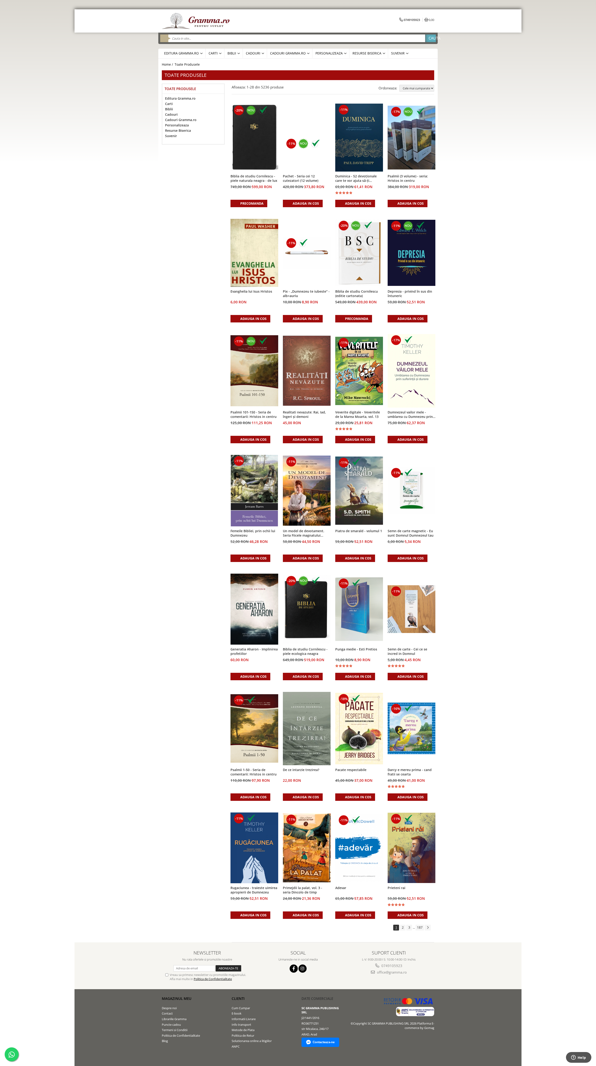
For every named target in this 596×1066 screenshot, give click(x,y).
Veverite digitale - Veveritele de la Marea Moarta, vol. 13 (357, 414)
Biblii (169, 109)
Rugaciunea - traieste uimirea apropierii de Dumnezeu (253, 890)
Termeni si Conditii (174, 1030)
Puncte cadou (171, 1024)
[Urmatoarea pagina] (428, 928)
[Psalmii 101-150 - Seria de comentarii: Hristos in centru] (254, 370)
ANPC (236, 1046)
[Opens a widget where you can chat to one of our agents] (578, 1058)
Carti (169, 104)
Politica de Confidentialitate (213, 979)
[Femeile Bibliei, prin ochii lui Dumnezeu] (254, 491)
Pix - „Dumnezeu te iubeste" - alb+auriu (306, 293)
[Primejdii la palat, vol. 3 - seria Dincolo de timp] (307, 847)
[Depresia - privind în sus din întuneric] (411, 253)
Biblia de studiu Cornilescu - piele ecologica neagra (305, 651)
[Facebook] (294, 968)
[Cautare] (430, 38)
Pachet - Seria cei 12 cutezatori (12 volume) (300, 178)
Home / (168, 64)
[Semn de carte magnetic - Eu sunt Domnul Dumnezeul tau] (411, 490)
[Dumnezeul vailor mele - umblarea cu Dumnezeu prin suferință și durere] (411, 371)
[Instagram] (302, 968)
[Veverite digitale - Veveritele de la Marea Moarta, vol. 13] (359, 371)
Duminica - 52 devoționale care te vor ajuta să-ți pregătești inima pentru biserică (356, 178)
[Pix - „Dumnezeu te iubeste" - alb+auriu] (307, 253)
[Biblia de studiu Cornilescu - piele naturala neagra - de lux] (254, 137)
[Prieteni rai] (411, 848)
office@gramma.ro (391, 972)
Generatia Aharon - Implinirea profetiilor (254, 651)
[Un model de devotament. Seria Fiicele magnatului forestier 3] (307, 491)
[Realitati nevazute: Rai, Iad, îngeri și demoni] (307, 371)
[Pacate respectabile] (359, 729)
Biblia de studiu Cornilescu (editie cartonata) (356, 293)
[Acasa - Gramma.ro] (197, 21)
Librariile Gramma (174, 1019)
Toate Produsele (187, 64)
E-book (236, 1013)
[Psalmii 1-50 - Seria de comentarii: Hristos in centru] (254, 728)
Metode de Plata (243, 1030)
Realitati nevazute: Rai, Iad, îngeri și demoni (304, 414)
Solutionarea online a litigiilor (252, 1041)
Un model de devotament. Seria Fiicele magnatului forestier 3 (303, 533)
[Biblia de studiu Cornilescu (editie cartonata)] (359, 253)
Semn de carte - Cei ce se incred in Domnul (407, 651)
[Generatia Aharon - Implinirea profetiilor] (254, 609)
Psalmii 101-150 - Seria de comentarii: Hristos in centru (253, 414)
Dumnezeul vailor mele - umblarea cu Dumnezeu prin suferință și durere (410, 414)
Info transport (241, 1024)
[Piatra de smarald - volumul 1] (359, 491)
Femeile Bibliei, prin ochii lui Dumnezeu (252, 533)
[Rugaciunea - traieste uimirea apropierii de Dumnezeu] (254, 847)
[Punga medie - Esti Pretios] (359, 609)
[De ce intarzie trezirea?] (307, 728)
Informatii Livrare (244, 1019)
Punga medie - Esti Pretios (356, 649)
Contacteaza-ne (324, 1042)
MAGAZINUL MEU (176, 998)
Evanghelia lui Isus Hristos (251, 291)
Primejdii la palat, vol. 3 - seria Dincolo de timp (302, 890)
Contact (167, 1013)
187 (420, 927)
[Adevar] (359, 848)
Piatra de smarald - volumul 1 (358, 531)
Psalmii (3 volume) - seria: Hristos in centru (408, 178)
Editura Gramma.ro (180, 98)
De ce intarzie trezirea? (301, 770)
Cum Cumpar (241, 1008)
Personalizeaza (177, 125)
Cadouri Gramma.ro (180, 120)
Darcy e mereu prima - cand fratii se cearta (410, 772)
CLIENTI (238, 998)
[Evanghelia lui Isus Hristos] (254, 253)
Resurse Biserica (178, 130)
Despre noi (169, 1008)
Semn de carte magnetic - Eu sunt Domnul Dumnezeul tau (410, 533)
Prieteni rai (396, 888)
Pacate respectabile (350, 770)
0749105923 (391, 965)
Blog (165, 1041)
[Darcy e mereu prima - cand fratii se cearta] (411, 728)
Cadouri (171, 114)
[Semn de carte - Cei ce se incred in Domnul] (411, 609)
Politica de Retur (243, 1035)
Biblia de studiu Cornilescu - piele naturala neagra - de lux (253, 178)
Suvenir (171, 136)
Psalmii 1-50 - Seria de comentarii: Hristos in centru (253, 772)
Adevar (340, 888)
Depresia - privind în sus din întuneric (410, 293)
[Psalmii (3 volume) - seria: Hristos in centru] (411, 137)
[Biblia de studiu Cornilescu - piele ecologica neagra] (307, 609)
